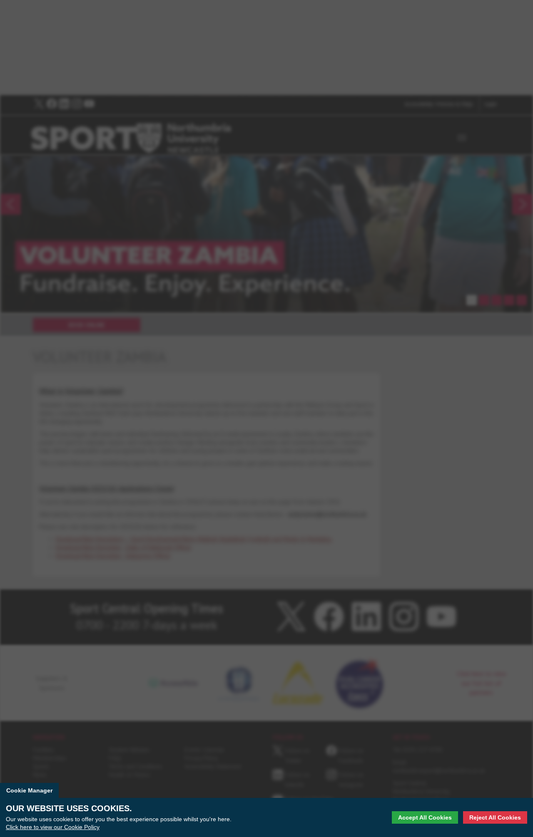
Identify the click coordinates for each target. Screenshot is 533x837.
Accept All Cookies (425, 817)
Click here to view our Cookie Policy (53, 827)
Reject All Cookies (495, 817)
